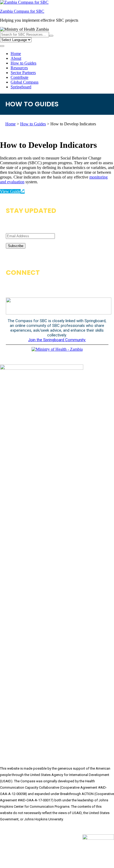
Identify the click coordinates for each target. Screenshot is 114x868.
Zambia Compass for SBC (22, 11)
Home (16, 53)
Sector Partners (23, 72)
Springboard (21, 87)
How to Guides (23, 63)
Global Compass (24, 82)
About (16, 58)
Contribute (19, 77)
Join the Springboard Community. (57, 339)
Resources (19, 68)
